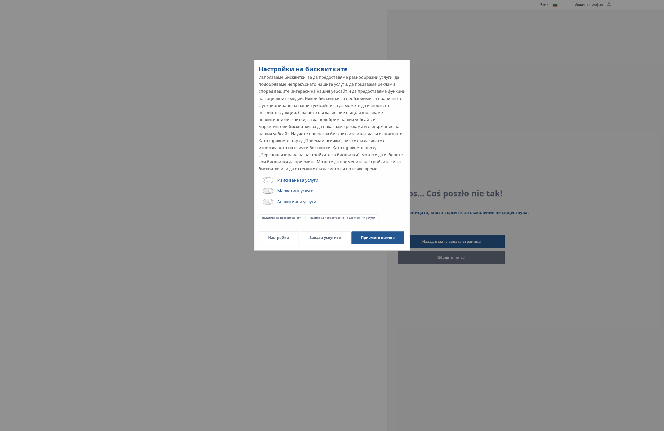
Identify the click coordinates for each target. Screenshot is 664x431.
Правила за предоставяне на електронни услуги (342, 218)
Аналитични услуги (296, 201)
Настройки (278, 237)
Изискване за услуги (297, 180)
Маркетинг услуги (295, 191)
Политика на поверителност (281, 218)
